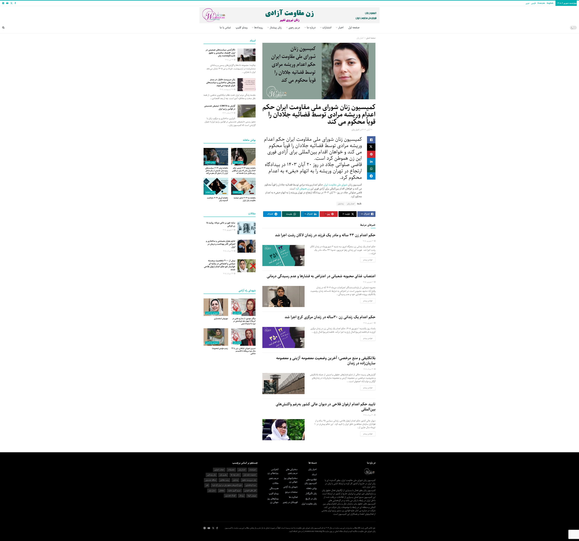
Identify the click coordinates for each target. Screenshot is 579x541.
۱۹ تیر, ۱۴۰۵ (229, 59)
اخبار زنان (360, 38)
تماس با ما (225, 27)
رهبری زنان (223, 474)
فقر (207, 485)
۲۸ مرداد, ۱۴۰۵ (228, 250)
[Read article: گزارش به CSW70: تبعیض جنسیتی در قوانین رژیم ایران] (246, 111)
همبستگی (273, 488)
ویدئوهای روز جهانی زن (272, 500)
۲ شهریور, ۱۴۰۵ (368, 282)
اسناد (314, 474)
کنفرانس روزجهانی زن (272, 471)
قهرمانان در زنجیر (290, 502)
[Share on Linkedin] (371, 161)
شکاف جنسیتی (210, 480)
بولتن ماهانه (238, 162)
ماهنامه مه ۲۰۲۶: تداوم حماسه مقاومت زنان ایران (245, 199)
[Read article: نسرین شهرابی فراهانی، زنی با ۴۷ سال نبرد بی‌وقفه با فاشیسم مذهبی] (243, 337)
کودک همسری (230, 495)
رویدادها (258, 27)
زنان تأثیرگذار (311, 493)
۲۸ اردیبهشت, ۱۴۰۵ (227, 89)
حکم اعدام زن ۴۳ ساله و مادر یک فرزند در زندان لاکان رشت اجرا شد (325, 235)
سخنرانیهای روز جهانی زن (290, 480)
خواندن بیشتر (366, 259)
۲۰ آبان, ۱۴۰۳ (367, 130)
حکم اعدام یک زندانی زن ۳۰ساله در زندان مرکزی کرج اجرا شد (330, 317)
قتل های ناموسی (250, 490)
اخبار (340, 27)
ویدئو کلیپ (241, 27)
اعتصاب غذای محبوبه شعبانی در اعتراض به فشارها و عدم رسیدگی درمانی (321, 276)
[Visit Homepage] (289, 14)
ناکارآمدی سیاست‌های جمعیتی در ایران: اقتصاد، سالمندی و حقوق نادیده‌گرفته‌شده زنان (220, 53)
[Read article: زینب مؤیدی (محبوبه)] (216, 337)
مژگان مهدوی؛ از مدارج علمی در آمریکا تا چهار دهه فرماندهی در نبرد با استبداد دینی (244, 321)
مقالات (275, 483)
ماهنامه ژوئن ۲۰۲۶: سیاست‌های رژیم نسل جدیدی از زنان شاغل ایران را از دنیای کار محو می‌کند (216, 170)
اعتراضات (252, 469)
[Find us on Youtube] (7, 3)
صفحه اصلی (370, 38)
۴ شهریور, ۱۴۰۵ (228, 229)
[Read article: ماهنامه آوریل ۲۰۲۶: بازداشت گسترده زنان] (216, 186)
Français (541, 3)
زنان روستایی (211, 474)
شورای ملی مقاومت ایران (335, 185)
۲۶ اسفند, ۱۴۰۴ (228, 112)
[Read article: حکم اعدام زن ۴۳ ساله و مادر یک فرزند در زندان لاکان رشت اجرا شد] (283, 255)
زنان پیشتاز (276, 27)
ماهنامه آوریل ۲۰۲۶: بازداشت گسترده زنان (217, 199)
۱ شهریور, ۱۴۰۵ (368, 322)
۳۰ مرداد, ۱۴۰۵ (368, 415)
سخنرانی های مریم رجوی (291, 471)
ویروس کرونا (252, 495)
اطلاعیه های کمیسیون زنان (311, 481)
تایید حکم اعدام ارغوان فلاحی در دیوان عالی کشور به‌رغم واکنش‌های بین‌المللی (325, 406)
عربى (527, 3)
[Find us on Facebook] (15, 3)
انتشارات (326, 27)
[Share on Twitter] (371, 147)
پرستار (241, 495)
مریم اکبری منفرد (234, 490)
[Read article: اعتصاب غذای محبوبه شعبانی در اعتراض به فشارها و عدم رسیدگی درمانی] (283, 296)
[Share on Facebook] (371, 139)
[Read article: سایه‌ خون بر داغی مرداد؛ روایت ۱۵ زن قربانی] (246, 227)
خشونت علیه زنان (250, 474)
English (550, 3)
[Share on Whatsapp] (371, 168)
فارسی (533, 3)
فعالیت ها (293, 497)
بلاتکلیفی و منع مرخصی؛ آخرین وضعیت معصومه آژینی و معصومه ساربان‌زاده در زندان (325, 360)
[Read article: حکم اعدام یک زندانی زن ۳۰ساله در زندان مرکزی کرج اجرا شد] (283, 337)
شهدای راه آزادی (212, 313)
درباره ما (311, 27)
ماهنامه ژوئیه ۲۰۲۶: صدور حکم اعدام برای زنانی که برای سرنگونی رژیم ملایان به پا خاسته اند (244, 170)
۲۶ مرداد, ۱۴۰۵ (228, 273)
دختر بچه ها (235, 474)
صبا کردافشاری (251, 485)
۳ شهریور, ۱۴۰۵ (368, 241)
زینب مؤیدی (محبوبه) (220, 348)
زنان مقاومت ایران (309, 504)
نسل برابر (212, 490)
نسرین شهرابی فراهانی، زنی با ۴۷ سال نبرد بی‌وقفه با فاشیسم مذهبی (243, 351)
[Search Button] (3, 27)
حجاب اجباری (219, 469)
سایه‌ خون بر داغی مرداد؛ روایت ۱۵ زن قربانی (220, 224)
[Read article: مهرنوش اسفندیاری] (216, 307)
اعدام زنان (350, 203)
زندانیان (341, 203)
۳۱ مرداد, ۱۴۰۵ (368, 369)
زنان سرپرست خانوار (249, 480)
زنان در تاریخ (311, 498)
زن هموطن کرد (303, 189)
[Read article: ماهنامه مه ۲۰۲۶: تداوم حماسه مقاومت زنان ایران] (243, 186)
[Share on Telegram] (371, 176)
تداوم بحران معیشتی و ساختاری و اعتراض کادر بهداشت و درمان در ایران (220, 244)
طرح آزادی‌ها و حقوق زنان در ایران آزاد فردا (227, 485)
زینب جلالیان (224, 480)
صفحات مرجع (291, 492)
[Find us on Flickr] (3, 3)
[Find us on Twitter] (11, 3)
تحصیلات (231, 469)
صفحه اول (353, 27)
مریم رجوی (273, 478)
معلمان (221, 490)
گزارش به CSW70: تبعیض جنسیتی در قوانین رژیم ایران (219, 107)
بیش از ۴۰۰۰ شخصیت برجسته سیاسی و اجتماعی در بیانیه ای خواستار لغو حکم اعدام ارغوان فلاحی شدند (219, 265)
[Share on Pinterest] (371, 154)
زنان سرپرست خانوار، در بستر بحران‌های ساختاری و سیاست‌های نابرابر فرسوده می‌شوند (220, 82)
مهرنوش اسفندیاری (221, 318)
